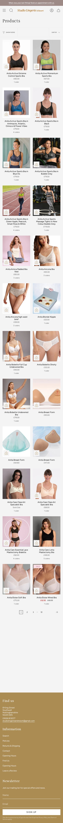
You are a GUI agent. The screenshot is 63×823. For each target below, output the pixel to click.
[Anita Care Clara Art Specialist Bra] (16, 484)
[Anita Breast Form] (46, 394)
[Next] (52, 612)
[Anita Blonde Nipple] (46, 298)
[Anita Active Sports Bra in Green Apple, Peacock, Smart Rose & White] (16, 200)
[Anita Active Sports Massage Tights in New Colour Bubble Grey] (46, 200)
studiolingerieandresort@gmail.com (19, 721)
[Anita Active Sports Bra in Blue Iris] (16, 153)
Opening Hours (9, 755)
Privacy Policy (43, 817)
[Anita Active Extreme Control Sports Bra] (16, 55)
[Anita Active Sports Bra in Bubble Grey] (46, 153)
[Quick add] (6, 66)
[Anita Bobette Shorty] (46, 346)
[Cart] (58, 10)
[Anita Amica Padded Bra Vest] (16, 251)
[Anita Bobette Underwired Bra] (16, 394)
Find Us (6, 760)
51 (41, 612)
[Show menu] (4, 10)
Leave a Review (10, 770)
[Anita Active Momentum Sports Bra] (46, 55)
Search (6, 736)
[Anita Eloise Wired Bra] (46, 579)
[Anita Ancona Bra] (46, 251)
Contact (6, 751)
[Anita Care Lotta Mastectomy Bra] (46, 531)
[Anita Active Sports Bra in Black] (46, 102)
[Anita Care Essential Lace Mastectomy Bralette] (16, 531)
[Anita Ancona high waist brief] (16, 298)
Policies (6, 741)
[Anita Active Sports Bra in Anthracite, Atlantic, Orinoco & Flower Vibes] (16, 102)
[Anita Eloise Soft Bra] (16, 579)
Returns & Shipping (11, 746)
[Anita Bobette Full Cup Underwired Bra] (16, 346)
